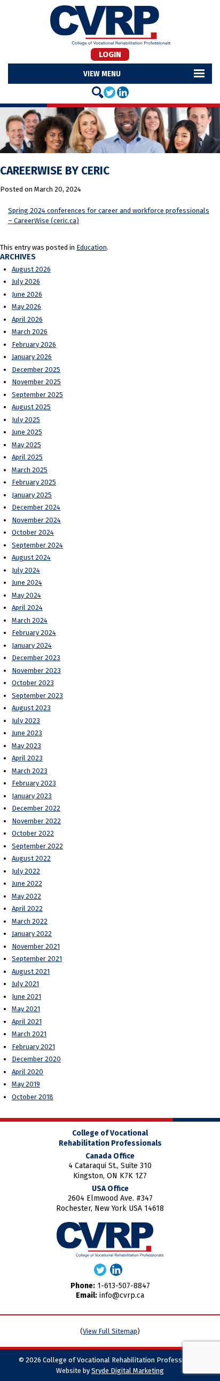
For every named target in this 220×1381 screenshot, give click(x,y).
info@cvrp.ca (121, 1295)
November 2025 (36, 382)
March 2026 (30, 332)
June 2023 (27, 733)
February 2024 (34, 633)
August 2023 (31, 708)
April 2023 (27, 758)
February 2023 (34, 783)
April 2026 (27, 319)
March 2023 (30, 771)
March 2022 (30, 921)
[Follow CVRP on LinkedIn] (123, 92)
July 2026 (26, 281)
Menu (111, 73)
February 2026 (34, 344)
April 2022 (27, 908)
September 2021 (37, 959)
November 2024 (36, 520)
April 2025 (27, 457)
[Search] (98, 92)
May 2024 (26, 595)
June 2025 (27, 432)
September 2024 (37, 545)
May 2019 (26, 1084)
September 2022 (37, 846)
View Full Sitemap (110, 1331)
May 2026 (26, 307)
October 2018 (32, 1097)
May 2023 (26, 746)
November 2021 (36, 946)
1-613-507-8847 (123, 1285)
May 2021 (26, 1009)
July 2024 (26, 570)
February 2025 (34, 482)
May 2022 (26, 896)
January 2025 (32, 495)
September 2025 (37, 395)
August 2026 (31, 269)
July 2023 (26, 721)
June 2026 (27, 294)
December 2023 (36, 658)
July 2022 (26, 871)
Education (91, 247)
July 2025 (26, 420)
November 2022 (36, 821)
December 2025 (36, 370)
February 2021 (33, 1047)
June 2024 (27, 582)
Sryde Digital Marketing (127, 1371)
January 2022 (32, 934)
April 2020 (27, 1072)
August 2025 (31, 407)
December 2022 (36, 808)
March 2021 (29, 1034)
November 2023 (36, 670)
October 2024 (33, 532)
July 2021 (25, 984)
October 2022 (33, 833)
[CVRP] (110, 25)
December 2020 (36, 1059)
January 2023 (32, 796)
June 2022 (27, 883)
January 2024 (32, 645)
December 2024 (36, 507)
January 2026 (32, 357)
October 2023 (33, 683)
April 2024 (27, 608)
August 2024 (31, 557)
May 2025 (26, 445)
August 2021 (31, 971)
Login (110, 54)
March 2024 (30, 620)
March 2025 (30, 470)
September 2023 (37, 696)
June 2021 (26, 997)
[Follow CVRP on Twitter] (109, 92)
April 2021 (27, 1022)
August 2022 (31, 858)
